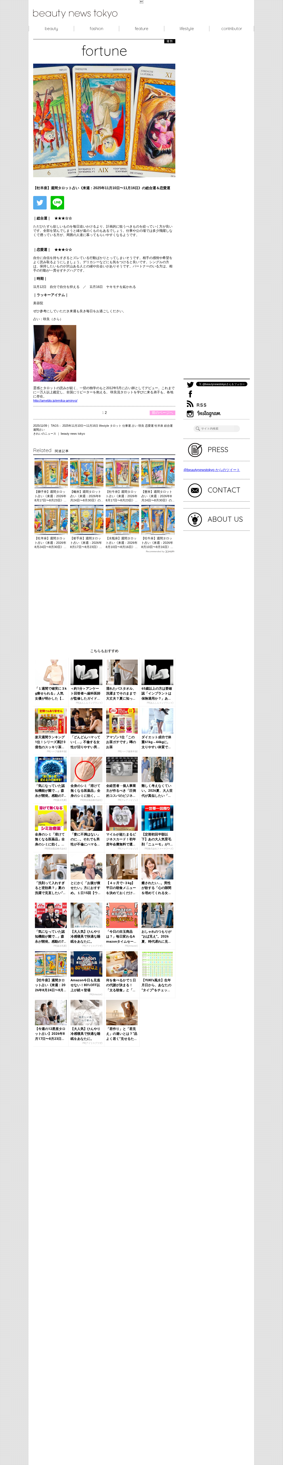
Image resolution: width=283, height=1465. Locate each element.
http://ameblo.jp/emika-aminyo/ (55, 400)
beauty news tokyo (73, 433)
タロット (116, 425)
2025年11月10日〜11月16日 (80, 425)
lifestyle (187, 28)
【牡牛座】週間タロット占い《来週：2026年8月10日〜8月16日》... (157, 543)
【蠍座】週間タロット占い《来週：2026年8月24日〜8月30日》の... (86, 496)
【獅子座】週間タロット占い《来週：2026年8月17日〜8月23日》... (50, 496)
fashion (96, 28)
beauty (51, 28)
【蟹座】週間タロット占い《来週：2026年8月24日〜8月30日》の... (157, 496)
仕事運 (127, 425)
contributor (231, 28)
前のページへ (162, 413)
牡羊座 (159, 425)
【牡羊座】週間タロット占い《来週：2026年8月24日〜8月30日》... (50, 543)
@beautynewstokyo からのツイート (212, 470)
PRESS (218, 449)
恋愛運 (150, 425)
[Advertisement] (104, 597)
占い (135, 425)
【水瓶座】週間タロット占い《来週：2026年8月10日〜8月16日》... (122, 543)
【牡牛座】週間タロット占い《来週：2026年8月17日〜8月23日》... (122, 496)
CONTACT (224, 489)
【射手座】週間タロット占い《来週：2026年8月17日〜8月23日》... (86, 543)
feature (141, 28)
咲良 (141, 425)
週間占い (39, 429)
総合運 (168, 425)
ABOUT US (225, 519)
